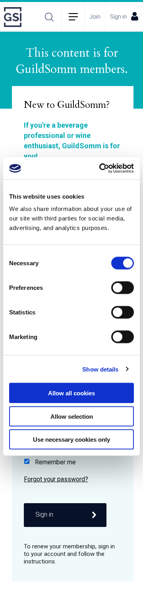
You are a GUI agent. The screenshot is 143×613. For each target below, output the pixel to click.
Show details (100, 369)
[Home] (15, 17)
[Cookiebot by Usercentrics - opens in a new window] (101, 168)
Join (95, 16)
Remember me (55, 462)
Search (49, 17)
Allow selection (71, 416)
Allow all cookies (71, 393)
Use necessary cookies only (71, 439)
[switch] (122, 288)
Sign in (118, 16)
